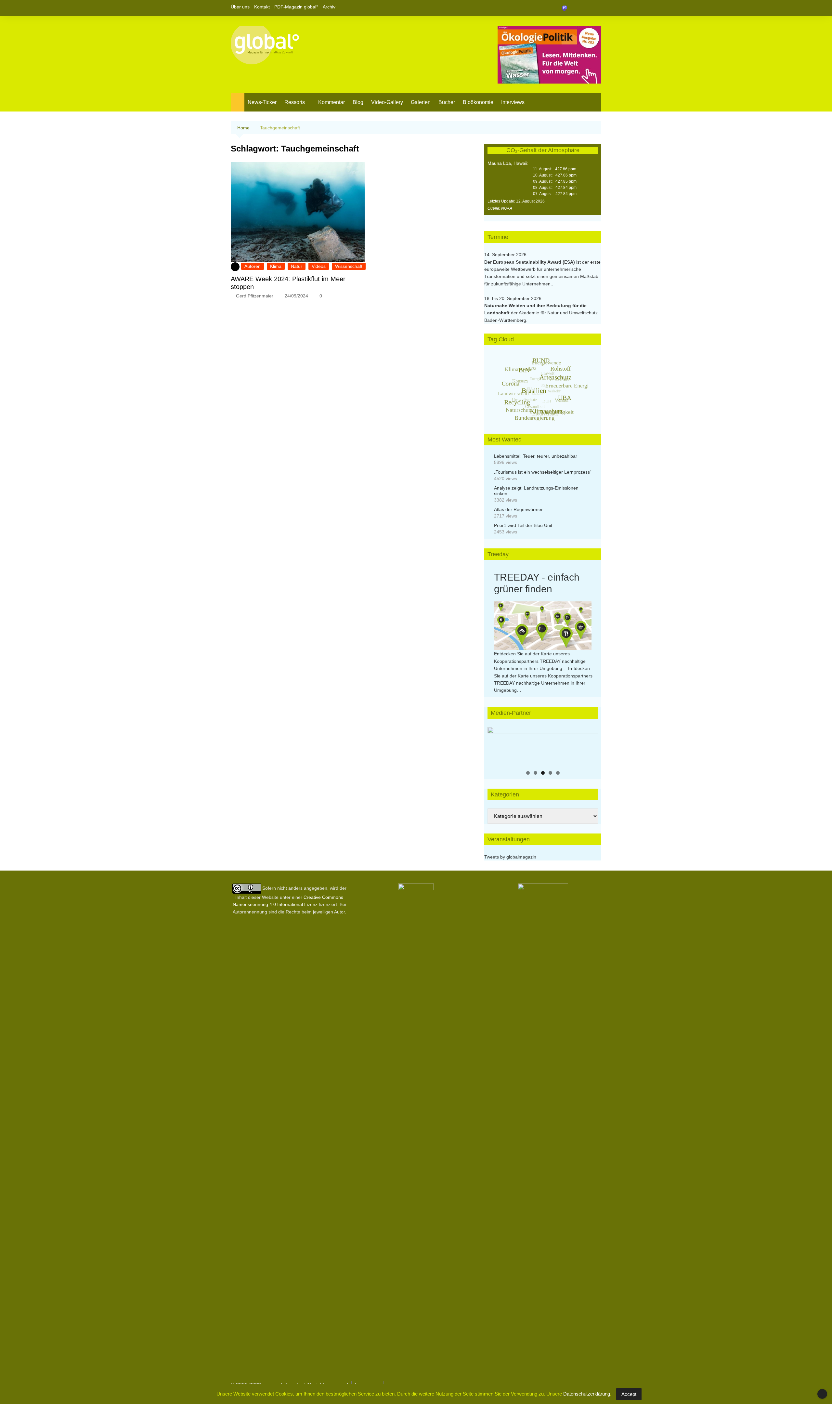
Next (590, 745)
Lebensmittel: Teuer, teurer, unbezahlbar (535, 456)
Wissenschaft (348, 266)
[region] (543, 746)
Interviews (513, 102)
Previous (495, 745)
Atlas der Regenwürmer (518, 509)
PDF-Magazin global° (296, 6)
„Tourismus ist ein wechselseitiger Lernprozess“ (543, 472)
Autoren (252, 266)
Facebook (574, 8)
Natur (296, 266)
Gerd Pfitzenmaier (254, 295)
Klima (275, 266)
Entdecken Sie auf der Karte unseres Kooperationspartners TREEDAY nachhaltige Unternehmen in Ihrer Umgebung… (540, 661)
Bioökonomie (478, 102)
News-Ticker (262, 102)
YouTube (596, 8)
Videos (319, 266)
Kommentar (331, 102)
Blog (358, 102)
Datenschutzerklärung (586, 1394)
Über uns (240, 6)
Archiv (329, 6)
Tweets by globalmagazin (510, 856)
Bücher (446, 102)
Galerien (421, 102)
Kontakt (262, 6)
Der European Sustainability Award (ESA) (530, 262)
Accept (628, 1394)
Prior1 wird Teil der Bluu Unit (523, 525)
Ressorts (294, 102)
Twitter (585, 8)
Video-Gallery (387, 102)
